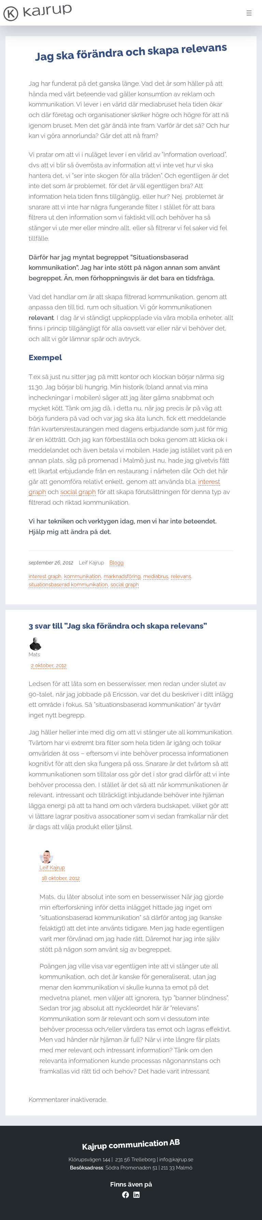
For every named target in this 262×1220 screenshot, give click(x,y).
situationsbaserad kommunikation (68, 584)
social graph (78, 491)
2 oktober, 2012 (49, 665)
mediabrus (155, 576)
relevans (181, 576)
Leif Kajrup (52, 868)
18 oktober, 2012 (61, 878)
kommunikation (82, 576)
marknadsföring (122, 576)
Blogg (116, 563)
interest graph (45, 576)
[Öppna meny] (249, 13)
